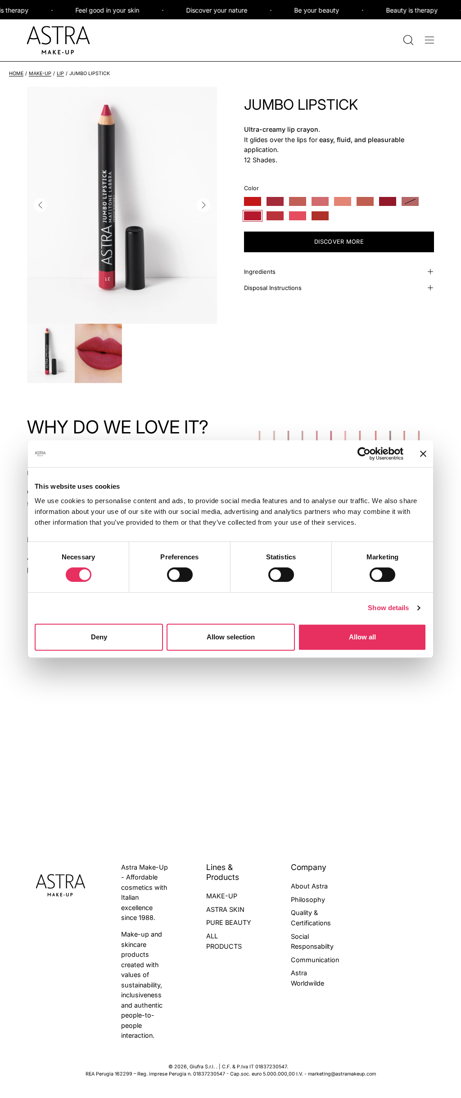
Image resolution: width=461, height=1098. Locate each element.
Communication (315, 959)
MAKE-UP (40, 73)
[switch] (180, 574)
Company (308, 867)
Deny (99, 637)
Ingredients (260, 271)
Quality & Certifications (311, 918)
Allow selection (231, 637)
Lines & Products (222, 872)
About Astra (309, 886)
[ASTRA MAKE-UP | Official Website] (58, 40)
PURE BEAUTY (228, 922)
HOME (16, 73)
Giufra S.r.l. (203, 1067)
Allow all (362, 637)
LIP (60, 73)
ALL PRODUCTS (224, 941)
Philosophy (308, 899)
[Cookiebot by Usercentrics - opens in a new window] (364, 453)
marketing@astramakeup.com (342, 1074)
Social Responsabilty (312, 941)
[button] (407, 40)
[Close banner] (423, 454)
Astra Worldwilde (307, 978)
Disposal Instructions (273, 287)
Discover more (339, 241)
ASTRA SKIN (225, 909)
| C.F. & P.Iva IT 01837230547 (253, 1067)
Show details (388, 607)
